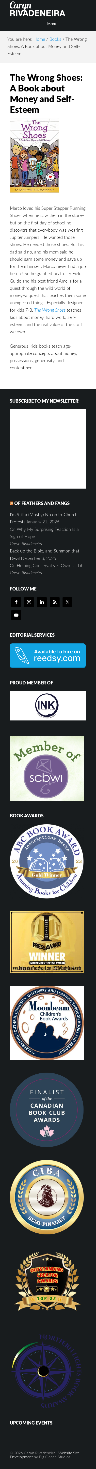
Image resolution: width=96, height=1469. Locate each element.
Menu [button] (51, 24)
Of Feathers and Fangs (42, 504)
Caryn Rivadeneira (48, 8)
